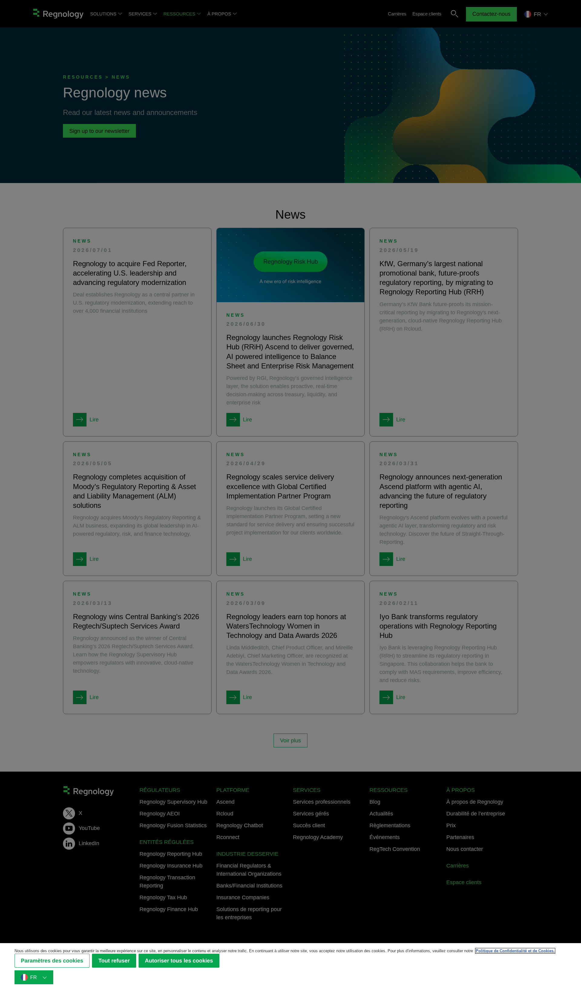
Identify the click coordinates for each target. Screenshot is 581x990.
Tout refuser (114, 961)
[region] (290, 966)
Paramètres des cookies (52, 961)
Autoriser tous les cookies (179, 961)
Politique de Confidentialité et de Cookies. (515, 951)
